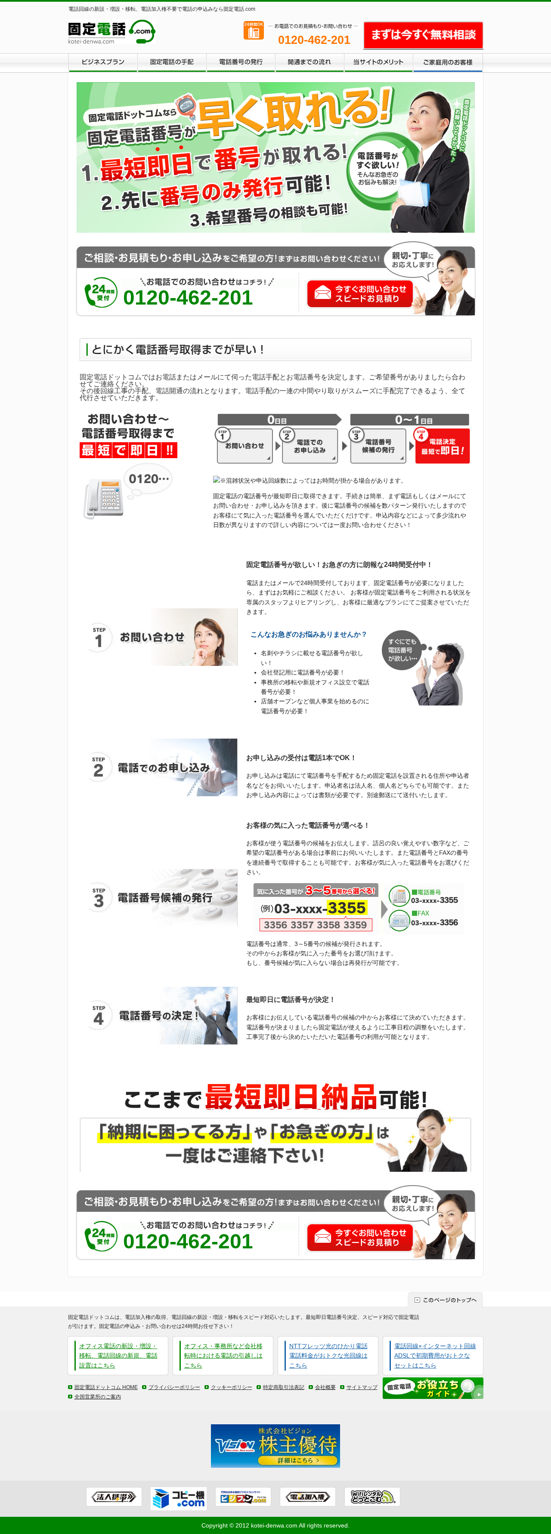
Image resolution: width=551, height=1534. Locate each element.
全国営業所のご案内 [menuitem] (97, 1397)
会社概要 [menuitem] (325, 1387)
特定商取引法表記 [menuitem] (283, 1387)
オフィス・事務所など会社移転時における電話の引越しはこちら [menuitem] (223, 1356)
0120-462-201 (188, 297)
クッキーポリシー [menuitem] (231, 1387)
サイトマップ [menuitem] (362, 1387)
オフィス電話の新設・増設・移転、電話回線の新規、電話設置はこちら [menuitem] (118, 1356)
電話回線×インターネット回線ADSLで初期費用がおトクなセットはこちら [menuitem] (435, 1356)
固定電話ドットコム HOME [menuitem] (106, 1387)
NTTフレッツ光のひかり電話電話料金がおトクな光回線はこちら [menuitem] (328, 1356)
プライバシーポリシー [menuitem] (174, 1387)
